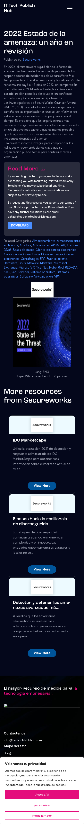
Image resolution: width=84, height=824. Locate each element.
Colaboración (13, 254)
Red (61, 267)
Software (26, 276)
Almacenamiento (43, 241)
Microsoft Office (30, 267)
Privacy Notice (57, 207)
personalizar (42, 805)
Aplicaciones (41, 245)
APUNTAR (58, 245)
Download (20, 225)
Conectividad (32, 254)
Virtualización (43, 276)
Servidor (23, 272)
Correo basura (53, 254)
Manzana (46, 263)
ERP (42, 259)
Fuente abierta (57, 259)
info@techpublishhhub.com (23, 740)
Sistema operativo (42, 272)
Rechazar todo (42, 815)
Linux (22, 263)
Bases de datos (23, 250)
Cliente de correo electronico (56, 250)
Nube (53, 267)
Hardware (10, 263)
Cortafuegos (30, 259)
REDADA (71, 267)
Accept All (42, 794)
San (14, 272)
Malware (33, 263)
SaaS (7, 272)
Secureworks (32, 59)
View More (42, 486)
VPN (57, 276)
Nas (45, 267)
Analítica (25, 245)
